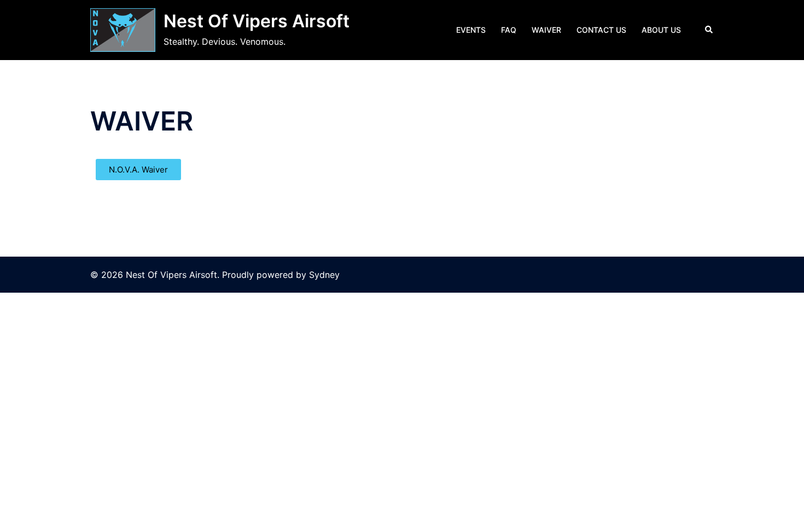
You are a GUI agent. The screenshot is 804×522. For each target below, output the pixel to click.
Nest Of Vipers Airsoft (256, 21)
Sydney (324, 274)
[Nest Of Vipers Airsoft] (122, 30)
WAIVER (546, 29)
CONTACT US (601, 29)
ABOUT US (661, 29)
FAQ (508, 29)
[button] (709, 30)
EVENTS (471, 29)
